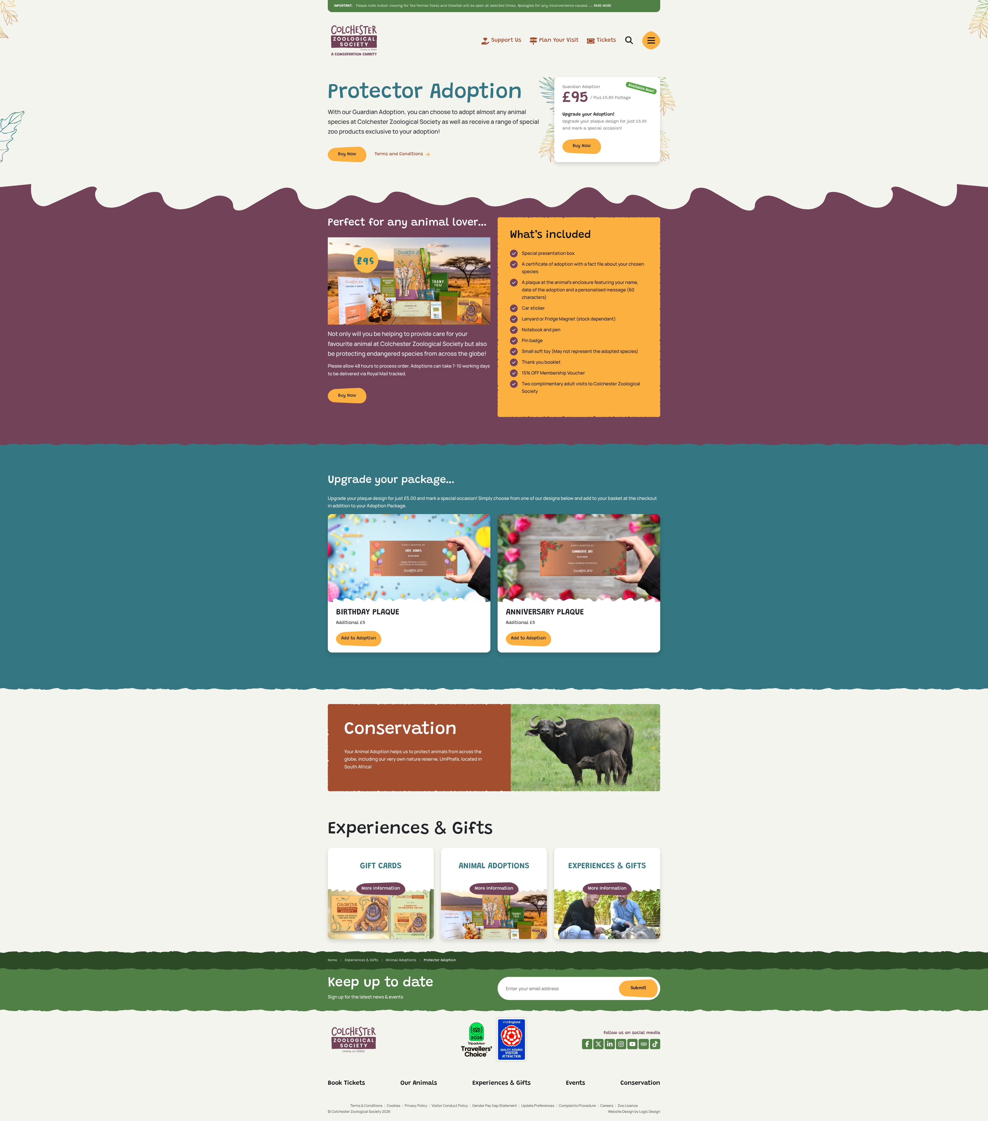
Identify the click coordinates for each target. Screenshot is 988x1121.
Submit (638, 988)
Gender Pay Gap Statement (494, 1105)
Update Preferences (537, 1105)
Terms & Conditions (366, 1105)
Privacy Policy (416, 1105)
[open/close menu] (651, 40)
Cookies (393, 1105)
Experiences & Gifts (501, 1083)
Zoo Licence (628, 1105)
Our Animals (418, 1083)
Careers (606, 1105)
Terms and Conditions (399, 154)
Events (575, 1083)
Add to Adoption (358, 638)
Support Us (506, 40)
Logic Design (649, 1111)
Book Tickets (346, 1083)
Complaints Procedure (577, 1105)
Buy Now (347, 154)
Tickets (606, 40)
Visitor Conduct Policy (449, 1105)
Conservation (640, 1083)
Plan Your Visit (559, 40)
